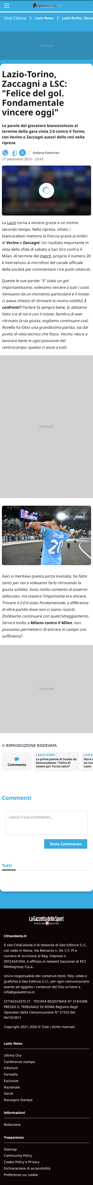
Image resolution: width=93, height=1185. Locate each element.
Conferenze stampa (19, 1061)
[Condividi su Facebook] (13, 152)
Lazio (11, 222)
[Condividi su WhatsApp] (5, 152)
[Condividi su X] (22, 152)
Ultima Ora (12, 1055)
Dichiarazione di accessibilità (27, 1168)
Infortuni (11, 1068)
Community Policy (18, 1155)
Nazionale (12, 1087)
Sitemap (10, 1149)
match (45, 256)
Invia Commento (66, 844)
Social (8, 1093)
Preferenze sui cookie (21, 1174)
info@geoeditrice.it (19, 992)
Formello (11, 1074)
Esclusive (11, 1080)
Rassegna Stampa (18, 1099)
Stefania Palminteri (46, 153)
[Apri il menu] (7, 6)
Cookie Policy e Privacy (21, 1162)
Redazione (12, 1124)
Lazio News (44, 18)
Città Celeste (15, 18)
